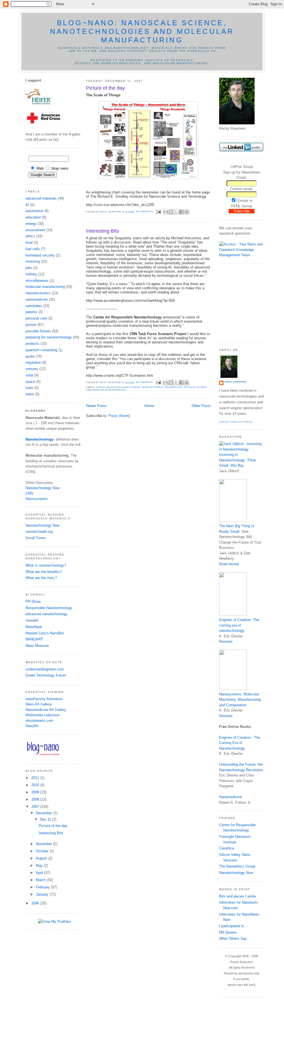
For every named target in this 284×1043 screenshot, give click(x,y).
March (41, 880)
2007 (35, 807)
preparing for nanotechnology (49, 337)
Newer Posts (96, 406)
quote (30, 356)
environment (35, 230)
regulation (33, 362)
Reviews (226, 641)
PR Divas (33, 601)
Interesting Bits (51, 833)
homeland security (40, 255)
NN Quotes (228, 932)
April (40, 873)
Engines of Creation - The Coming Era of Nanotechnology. (239, 742)
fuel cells (33, 249)
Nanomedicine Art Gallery (46, 710)
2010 (35, 785)
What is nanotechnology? (46, 565)
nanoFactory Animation (44, 699)
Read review (229, 564)
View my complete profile (236, 422)
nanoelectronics (38, 293)
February (43, 887)
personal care (36, 318)
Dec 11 (46, 819)
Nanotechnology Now (42, 488)
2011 (35, 778)
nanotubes (34, 306)
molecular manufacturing (45, 287)
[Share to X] (176, 212)
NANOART (34, 639)
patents (31, 312)
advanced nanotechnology (46, 614)
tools (29, 388)
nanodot (32, 620)
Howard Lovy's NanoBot (45, 633)
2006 (35, 903)
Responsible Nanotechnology (49, 608)
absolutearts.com (39, 720)
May (40, 865)
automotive (34, 211)
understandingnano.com (45, 669)
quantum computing (41, 350)
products (32, 343)
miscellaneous (37, 280)
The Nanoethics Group (237, 866)
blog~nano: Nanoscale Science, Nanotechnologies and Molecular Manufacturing (142, 31)
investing (33, 261)
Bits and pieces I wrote (237, 896)
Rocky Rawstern (235, 382)
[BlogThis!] (171, 212)
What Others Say (233, 938)
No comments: (145, 211)
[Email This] (165, 212)
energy (31, 224)
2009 (35, 792)
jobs (29, 268)
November (44, 844)
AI (27, 205)
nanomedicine (37, 299)
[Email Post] (158, 211)
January (43, 894)
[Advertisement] (235, 302)
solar (29, 375)
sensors (32, 369)
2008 (35, 799)
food (29, 242)
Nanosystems (37, 499)
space (30, 381)
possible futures (38, 331)
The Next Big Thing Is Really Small (236, 529)
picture (31, 325)
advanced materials (41, 198)
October (43, 851)
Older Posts (201, 406)
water (30, 394)
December (44, 813)
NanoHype (34, 627)
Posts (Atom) (119, 416)
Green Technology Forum (46, 675)
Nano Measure (37, 646)
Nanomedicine (230, 797)
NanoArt (32, 726)
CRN (29, 493)
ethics (30, 236)
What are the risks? (41, 578)
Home (149, 406)
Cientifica (226, 848)
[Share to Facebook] (181, 212)
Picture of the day (53, 826)
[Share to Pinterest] (186, 212)
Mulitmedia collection (42, 715)
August (42, 858)
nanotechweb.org (39, 531)
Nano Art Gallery (39, 704)
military (31, 274)
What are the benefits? (44, 572)
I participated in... (233, 926)
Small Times (36, 538)
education (33, 217)
